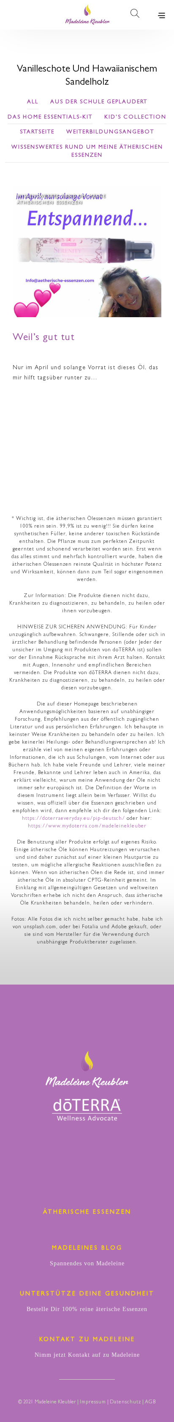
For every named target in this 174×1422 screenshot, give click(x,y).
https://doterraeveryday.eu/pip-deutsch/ (73, 819)
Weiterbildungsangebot (110, 132)
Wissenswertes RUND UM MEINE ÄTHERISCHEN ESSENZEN (87, 152)
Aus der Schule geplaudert (98, 102)
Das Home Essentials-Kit (50, 117)
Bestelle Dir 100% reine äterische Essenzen (87, 1309)
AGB (150, 1402)
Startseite (37, 132)
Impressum (93, 1402)
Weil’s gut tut (44, 338)
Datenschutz (125, 1402)
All (32, 102)
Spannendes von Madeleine (87, 1263)
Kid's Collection (135, 117)
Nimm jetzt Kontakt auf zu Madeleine (87, 1355)
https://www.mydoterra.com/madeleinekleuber (87, 826)
